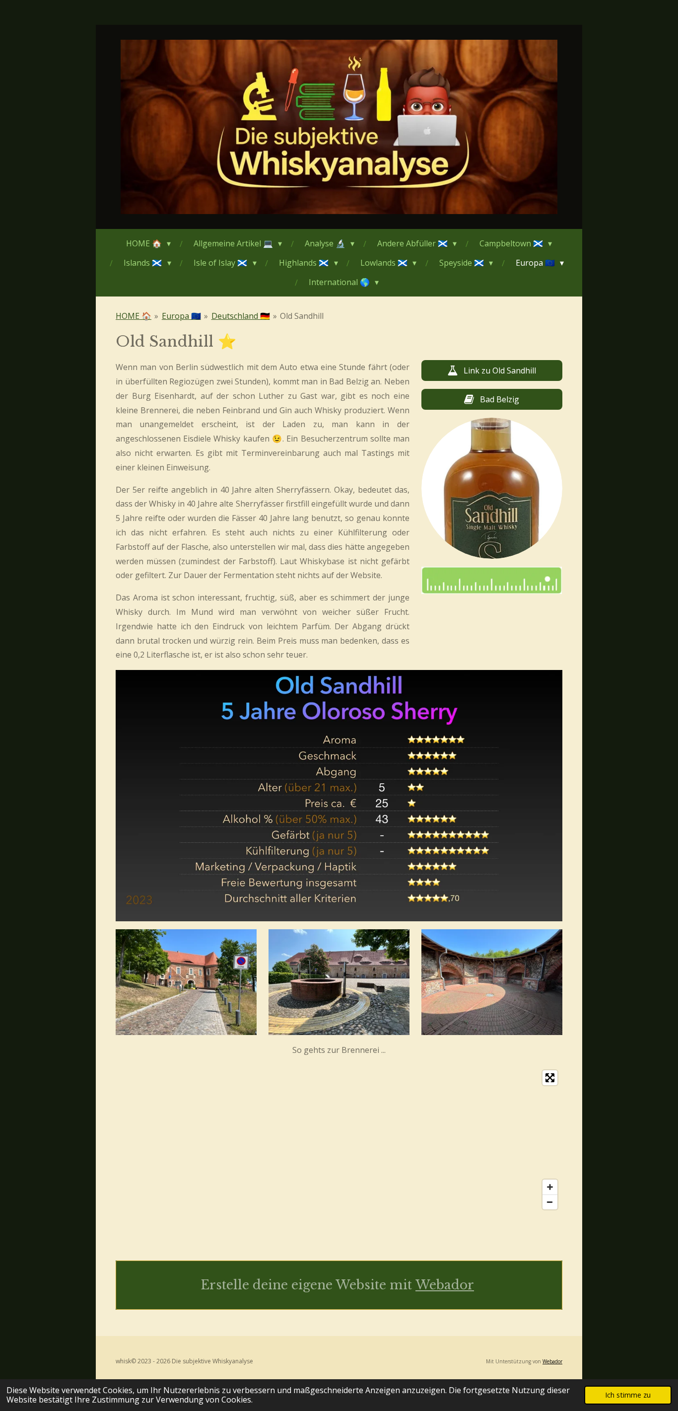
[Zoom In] (549, 1187)
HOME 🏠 (133, 315)
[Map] (339, 1139)
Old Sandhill (302, 315)
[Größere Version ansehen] (491, 488)
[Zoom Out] (549, 1201)
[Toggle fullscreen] (549, 1077)
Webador (444, 1285)
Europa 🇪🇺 (181, 315)
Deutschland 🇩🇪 (240, 315)
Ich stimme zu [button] (628, 1395)
